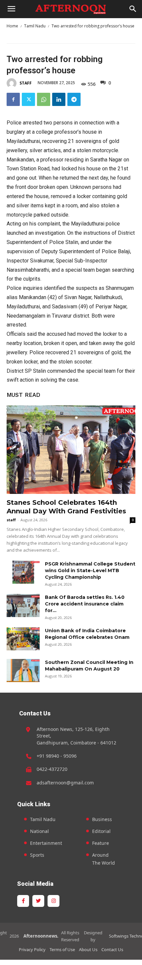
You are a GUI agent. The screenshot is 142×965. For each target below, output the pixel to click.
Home (12, 26)
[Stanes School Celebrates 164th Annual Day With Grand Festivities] (71, 449)
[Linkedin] (58, 99)
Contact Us (112, 949)
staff (25, 83)
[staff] (12, 83)
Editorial (101, 831)
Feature (100, 843)
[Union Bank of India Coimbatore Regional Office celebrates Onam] (23, 638)
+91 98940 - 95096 (57, 756)
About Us (88, 949)
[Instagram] (53, 901)
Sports (37, 855)
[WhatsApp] (43, 99)
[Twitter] (28, 99)
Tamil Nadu (35, 26)
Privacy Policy (32, 949)
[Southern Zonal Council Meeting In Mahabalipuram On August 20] (23, 670)
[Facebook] (13, 99)
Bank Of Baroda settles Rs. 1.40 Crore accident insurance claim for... (84, 603)
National (39, 831)
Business (102, 819)
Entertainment (46, 843)
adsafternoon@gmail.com (65, 782)
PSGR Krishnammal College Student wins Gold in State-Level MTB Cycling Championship (90, 570)
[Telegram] (74, 99)
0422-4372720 (52, 769)
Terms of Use (62, 949)
